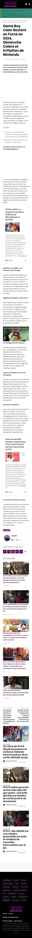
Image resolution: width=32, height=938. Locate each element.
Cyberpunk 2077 (23, 897)
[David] (7, 538)
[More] (25, 551)
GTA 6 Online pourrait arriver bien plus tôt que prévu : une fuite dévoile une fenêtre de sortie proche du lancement (15, 579)
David (23, 59)
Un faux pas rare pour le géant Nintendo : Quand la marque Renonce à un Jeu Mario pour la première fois (16, 134)
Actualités (10, 20)
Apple (16, 883)
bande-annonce (7, 890)
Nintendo (6, 530)
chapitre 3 (16, 880)
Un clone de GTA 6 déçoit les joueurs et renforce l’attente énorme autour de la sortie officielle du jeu (15, 752)
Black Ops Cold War (8, 883)
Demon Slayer (6, 887)
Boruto (24, 900)
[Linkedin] (13, 551)
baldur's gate (6, 900)
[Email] (17, 551)
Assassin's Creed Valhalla (20, 890)
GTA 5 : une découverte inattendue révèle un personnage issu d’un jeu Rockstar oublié (15, 692)
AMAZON (14, 897)
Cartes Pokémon (12, 893)
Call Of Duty (6, 897)
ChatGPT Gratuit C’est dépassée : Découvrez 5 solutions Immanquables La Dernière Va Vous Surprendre (23, 715)
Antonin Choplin (11, 761)
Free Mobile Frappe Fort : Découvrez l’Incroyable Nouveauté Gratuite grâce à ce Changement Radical (9, 716)
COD (4, 893)
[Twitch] (17, 539)
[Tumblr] (21, 551)
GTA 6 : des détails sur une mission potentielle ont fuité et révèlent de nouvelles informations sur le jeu (15, 607)
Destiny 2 (21, 893)
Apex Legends (15, 900)
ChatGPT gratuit (7, 880)
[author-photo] (4, 761)
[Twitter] (19, 539)
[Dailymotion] (12, 539)
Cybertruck (15, 887)
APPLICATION (24, 887)
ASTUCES (23, 883)
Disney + (24, 880)
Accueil (5, 20)
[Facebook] (14, 539)
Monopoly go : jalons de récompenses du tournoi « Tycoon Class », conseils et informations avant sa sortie (15, 636)
